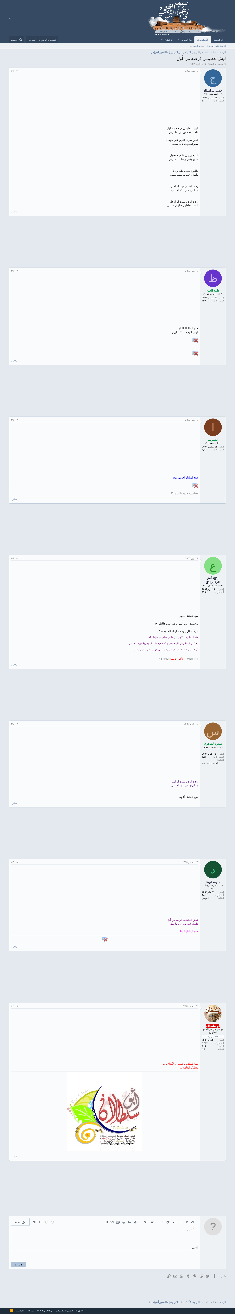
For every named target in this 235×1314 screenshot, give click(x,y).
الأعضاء (168, 39)
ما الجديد (186, 39)
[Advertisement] (104, 100)
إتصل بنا (79, 1310)
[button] (178, 39)
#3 (12, 419)
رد (12, 211)
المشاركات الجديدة (216, 46)
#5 (12, 723)
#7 (12, 1006)
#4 (12, 558)
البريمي (205, 898)
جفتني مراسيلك (215, 63)
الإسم (194, 1247)
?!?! (203, 1049)
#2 (12, 270)
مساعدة (30, 1310)
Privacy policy (44, 1310)
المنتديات (202, 39)
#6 (12, 862)
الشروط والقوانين (64, 1310)
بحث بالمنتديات (196, 46)
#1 (12, 70)
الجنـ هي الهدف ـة (210, 763)
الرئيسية (218, 39)
